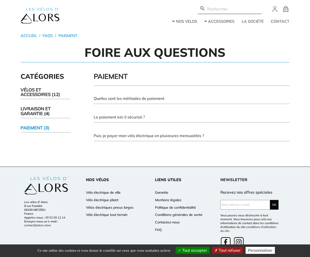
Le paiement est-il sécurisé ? (119, 117)
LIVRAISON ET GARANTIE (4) (36, 111)
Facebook (226, 242)
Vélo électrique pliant (102, 200)
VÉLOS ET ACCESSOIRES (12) (40, 92)
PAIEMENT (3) (35, 128)
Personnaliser (260, 250)
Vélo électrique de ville (103, 192)
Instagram (239, 242)
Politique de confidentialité (175, 207)
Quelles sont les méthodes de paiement (129, 98)
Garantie (161, 192)
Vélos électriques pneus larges (109, 207)
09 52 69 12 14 (55, 217)
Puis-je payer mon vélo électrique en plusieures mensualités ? (149, 135)
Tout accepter (194, 250)
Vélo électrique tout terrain (106, 215)
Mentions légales (168, 200)
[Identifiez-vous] (275, 8)
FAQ (158, 230)
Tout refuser (229, 250)
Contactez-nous (167, 222)
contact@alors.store (37, 225)
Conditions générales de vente (178, 215)
